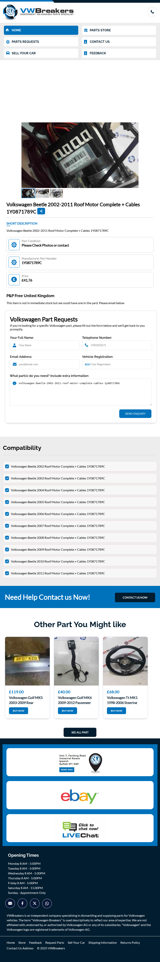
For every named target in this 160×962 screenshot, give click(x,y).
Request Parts (54, 942)
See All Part (80, 732)
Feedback (35, 942)
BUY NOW (18, 710)
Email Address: (21, 357)
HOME (16, 30)
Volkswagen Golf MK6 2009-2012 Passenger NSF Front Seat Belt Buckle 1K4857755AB (75, 699)
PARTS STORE (100, 30)
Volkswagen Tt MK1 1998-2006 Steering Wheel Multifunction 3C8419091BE (123, 699)
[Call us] (152, 15)
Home (11, 942)
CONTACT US (100, 42)
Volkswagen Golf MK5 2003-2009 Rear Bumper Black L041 (26, 699)
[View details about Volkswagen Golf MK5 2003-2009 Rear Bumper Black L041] (27, 661)
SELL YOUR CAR (24, 53)
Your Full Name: (22, 338)
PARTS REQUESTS (25, 42)
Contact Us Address (20, 948)
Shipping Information (102, 942)
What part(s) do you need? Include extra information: (49, 376)
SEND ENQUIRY (135, 413)
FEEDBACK (98, 53)
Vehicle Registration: (97, 357)
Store (22, 942)
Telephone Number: (97, 338)
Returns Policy (130, 942)
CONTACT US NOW (135, 597)
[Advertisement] (80, 89)
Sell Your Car (76, 942)
